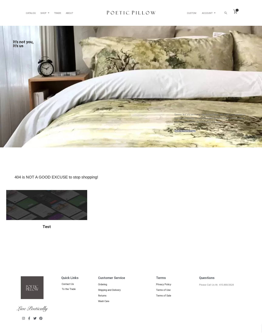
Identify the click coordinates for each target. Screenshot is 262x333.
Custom (191, 13)
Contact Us (68, 284)
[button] (225, 12)
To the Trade (69, 289)
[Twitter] (35, 318)
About (69, 13)
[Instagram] (23, 318)
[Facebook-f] (29, 318)
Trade (57, 13)
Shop (43, 13)
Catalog (31, 13)
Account (207, 13)
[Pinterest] (40, 318)
